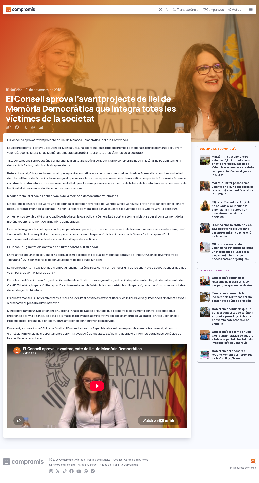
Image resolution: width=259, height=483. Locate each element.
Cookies (117, 459)
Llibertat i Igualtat (214, 270)
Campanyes (215, 9)
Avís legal (80, 459)
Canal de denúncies (136, 459)
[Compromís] (20, 9)
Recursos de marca (244, 467)
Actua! (236, 9)
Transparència (187, 9)
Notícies (16, 90)
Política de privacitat (99, 459)
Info (165, 9)
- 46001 (120, 464)
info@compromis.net (64, 464)
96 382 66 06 (89, 464)
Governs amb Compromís (218, 149)
